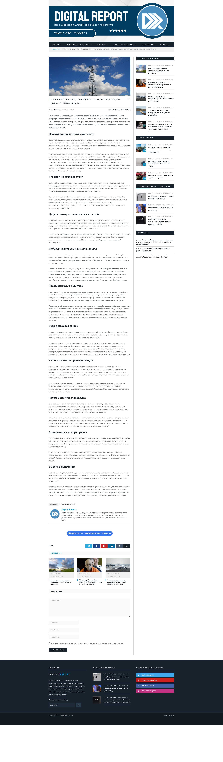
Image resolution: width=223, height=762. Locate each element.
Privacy (171, 715)
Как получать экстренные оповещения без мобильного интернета (61, 582)
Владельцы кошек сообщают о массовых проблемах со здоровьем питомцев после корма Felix (154, 242)
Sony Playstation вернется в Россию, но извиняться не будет (161, 197)
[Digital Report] (111, 20)
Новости (101, 44)
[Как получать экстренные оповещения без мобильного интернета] (61, 566)
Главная (55, 44)
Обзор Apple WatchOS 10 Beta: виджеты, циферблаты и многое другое (159, 164)
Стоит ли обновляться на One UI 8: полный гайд (160, 209)
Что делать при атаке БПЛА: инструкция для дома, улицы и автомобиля (159, 112)
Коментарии (165, 186)
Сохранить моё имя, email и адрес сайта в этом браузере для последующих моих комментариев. (87, 643)
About (165, 715)
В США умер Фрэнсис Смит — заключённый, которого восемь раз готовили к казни (90, 582)
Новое (153, 186)
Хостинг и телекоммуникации (119, 109)
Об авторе (53, 504)
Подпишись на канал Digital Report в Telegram (90, 533)
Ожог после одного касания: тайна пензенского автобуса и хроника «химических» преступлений (160, 126)
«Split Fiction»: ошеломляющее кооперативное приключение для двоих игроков (160, 150)
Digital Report (56, 109)
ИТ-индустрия (148, 44)
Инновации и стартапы (78, 44)
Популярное (143, 186)
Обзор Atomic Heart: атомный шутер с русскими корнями (161, 177)
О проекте (164, 44)
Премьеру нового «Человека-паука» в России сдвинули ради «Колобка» (154, 256)
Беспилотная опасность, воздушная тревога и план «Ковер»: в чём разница (116, 582)
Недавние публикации (67, 504)
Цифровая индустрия (123, 44)
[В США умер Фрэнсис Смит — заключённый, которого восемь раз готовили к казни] (89, 566)
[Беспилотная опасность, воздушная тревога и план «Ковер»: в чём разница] (118, 566)
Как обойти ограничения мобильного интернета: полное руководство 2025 (159, 221)
